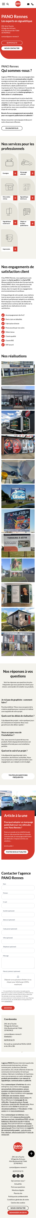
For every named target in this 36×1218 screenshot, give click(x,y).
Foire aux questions (18, 1187)
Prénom (5, 893)
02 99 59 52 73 (12, 43)
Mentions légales (18, 1190)
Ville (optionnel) (8, 938)
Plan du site (18, 1193)
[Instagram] (22, 1176)
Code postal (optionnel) (10, 929)
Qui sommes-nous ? (18, 1181)
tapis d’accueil (6, 1128)
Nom (4, 884)
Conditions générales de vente (18, 1200)
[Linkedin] (18, 1176)
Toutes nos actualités (16, 852)
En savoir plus (12, 128)
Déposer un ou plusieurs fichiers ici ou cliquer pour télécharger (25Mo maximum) (18, 982)
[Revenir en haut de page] (31, 1153)
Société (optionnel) (8, 911)
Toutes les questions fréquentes (18, 776)
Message (6, 956)
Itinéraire (7, 1036)
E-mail (5, 902)
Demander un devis (18, 1213)
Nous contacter (11, 48)
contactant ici (8, 1001)
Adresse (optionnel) (9, 920)
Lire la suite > (9, 846)
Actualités (18, 1184)
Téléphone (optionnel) (9, 947)
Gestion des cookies (18, 1203)
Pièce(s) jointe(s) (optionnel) (11, 971)
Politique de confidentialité (18, 1196)
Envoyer (8, 1008)
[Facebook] (14, 1176)
